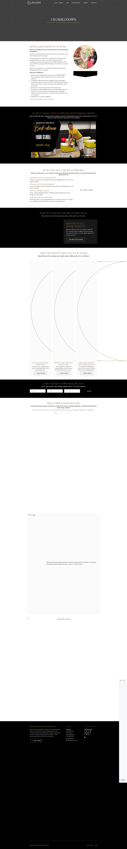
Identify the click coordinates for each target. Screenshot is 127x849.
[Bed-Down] (34, 3)
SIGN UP (89, 391)
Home (56, 2)
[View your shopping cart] (98, 3)
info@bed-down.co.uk (73, 740)
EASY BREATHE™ (60, 75)
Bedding (61, 2)
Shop (67, 2)
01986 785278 (71, 738)
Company (85, 2)
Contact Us (93, 2)
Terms (95, 845)
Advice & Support (76, 2)
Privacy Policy (90, 845)
